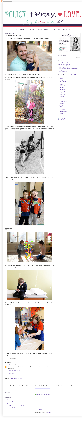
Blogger (48, 412)
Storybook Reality (10, 407)
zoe (60, 114)
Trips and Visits (63, 101)
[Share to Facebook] (14, 358)
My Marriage (62, 91)
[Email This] (10, 358)
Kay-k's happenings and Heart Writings (15, 405)
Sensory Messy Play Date (64, 65)
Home (16, 29)
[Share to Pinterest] (15, 358)
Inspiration (62, 87)
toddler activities (63, 111)
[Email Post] (8, 358)
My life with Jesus (64, 92)
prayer (61, 108)
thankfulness (62, 109)
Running (61, 99)
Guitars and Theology (11, 401)
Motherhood (62, 89)
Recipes (61, 98)
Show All (40, 409)
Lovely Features (67, 29)
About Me (22, 29)
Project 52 (62, 96)
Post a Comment (10, 373)
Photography (31, 29)
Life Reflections (10, 403)
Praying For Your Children (64, 62)
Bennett (61, 82)
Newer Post (8, 376)
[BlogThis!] (12, 358)
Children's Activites (55, 29)
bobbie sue (10, 364)
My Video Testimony (63, 71)
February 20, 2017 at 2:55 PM (14, 370)
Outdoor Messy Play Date (64, 64)
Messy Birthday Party (63, 67)
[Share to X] (13, 358)
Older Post (51, 376)
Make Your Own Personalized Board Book (68, 68)
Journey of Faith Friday (42, 29)
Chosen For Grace (10, 399)
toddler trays (62, 113)
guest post (62, 103)
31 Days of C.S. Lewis (64, 70)
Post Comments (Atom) (16, 378)
